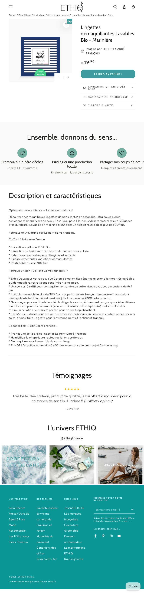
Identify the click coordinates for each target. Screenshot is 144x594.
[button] (115, 7)
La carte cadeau (47, 508)
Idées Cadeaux (18, 542)
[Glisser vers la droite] (67, 77)
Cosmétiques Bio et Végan (31, 15)
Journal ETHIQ (74, 508)
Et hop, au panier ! (108, 74)
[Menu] (10, 7)
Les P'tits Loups (19, 536)
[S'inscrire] (133, 510)
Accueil (12, 15)
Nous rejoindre (73, 559)
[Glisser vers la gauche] (58, 77)
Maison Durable (19, 513)
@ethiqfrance (72, 438)
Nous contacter (47, 559)
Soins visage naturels (58, 15)
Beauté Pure (17, 519)
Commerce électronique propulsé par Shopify (32, 581)
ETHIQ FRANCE (26, 576)
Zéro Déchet (17, 508)
